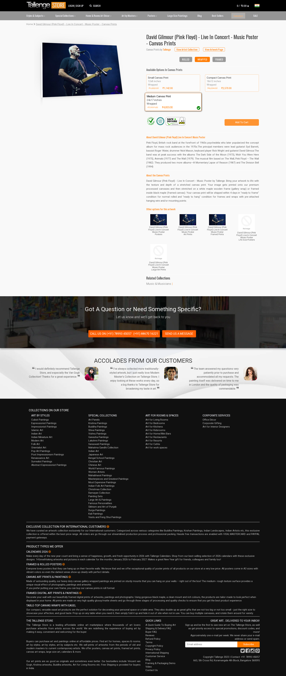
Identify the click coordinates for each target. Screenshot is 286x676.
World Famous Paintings (101, 468)
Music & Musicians (158, 283)
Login (71, 5)
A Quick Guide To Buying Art (160, 624)
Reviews (149, 635)
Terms (148, 642)
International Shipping (157, 652)
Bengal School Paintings (101, 458)
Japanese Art (95, 454)
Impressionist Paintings (44, 426)
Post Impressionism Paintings (47, 454)
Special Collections (64, 15)
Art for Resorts (153, 440)
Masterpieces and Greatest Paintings (108, 478)
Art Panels (94, 419)
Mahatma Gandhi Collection (103, 447)
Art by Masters (129, 15)
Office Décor (209, 419)
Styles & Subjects (35, 15)
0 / (242, 5)
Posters (152, 15)
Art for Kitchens (154, 426)
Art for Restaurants (156, 437)
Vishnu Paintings (97, 433)
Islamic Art (37, 430)
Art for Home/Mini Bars (158, 433)
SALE (255, 15)
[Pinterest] (257, 651)
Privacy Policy (152, 649)
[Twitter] (242, 651)
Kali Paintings (95, 513)
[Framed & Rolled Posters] (63, 564)
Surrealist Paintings (41, 461)
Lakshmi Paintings (98, 440)
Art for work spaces (156, 447)
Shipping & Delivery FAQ (158, 628)
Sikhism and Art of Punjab (102, 506)
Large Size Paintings (177, 15)
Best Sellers (217, 15)
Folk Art (35, 444)
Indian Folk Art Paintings (101, 485)
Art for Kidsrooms (155, 430)
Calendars (238, 16)
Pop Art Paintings (40, 451)
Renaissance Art (40, 458)
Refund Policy (152, 638)
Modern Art (37, 440)
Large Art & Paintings (99, 499)
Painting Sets (95, 496)
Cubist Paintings (40, 419)
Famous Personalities (100, 503)
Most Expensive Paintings (102, 482)
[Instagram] (252, 651)
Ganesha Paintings (98, 437)
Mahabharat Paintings (100, 475)
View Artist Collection (186, 49)
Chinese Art (94, 464)
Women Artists (96, 471)
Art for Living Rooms (156, 419)
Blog (199, 15)
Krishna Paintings (97, 423)
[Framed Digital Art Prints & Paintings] (80, 593)
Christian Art (95, 461)
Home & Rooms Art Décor (98, 15)
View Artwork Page (214, 49)
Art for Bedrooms (155, 423)
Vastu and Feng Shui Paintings (104, 517)
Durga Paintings (96, 510)
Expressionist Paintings (43, 423)
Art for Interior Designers (216, 426)
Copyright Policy (154, 645)
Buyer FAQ (151, 631)
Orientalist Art (38, 447)
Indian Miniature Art (41, 437)
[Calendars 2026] (49, 551)
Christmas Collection (99, 489)
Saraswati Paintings (99, 444)
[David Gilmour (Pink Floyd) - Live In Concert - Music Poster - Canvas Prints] (83, 68)
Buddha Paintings (97, 426)
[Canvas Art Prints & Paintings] (70, 577)
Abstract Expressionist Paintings (49, 464)
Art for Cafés (152, 444)
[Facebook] (247, 651)
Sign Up (80, 5)
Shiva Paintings (96, 430)
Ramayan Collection (99, 492)
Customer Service (155, 656)
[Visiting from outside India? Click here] (108, 526)
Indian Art (36, 433)
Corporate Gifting (212, 423)
